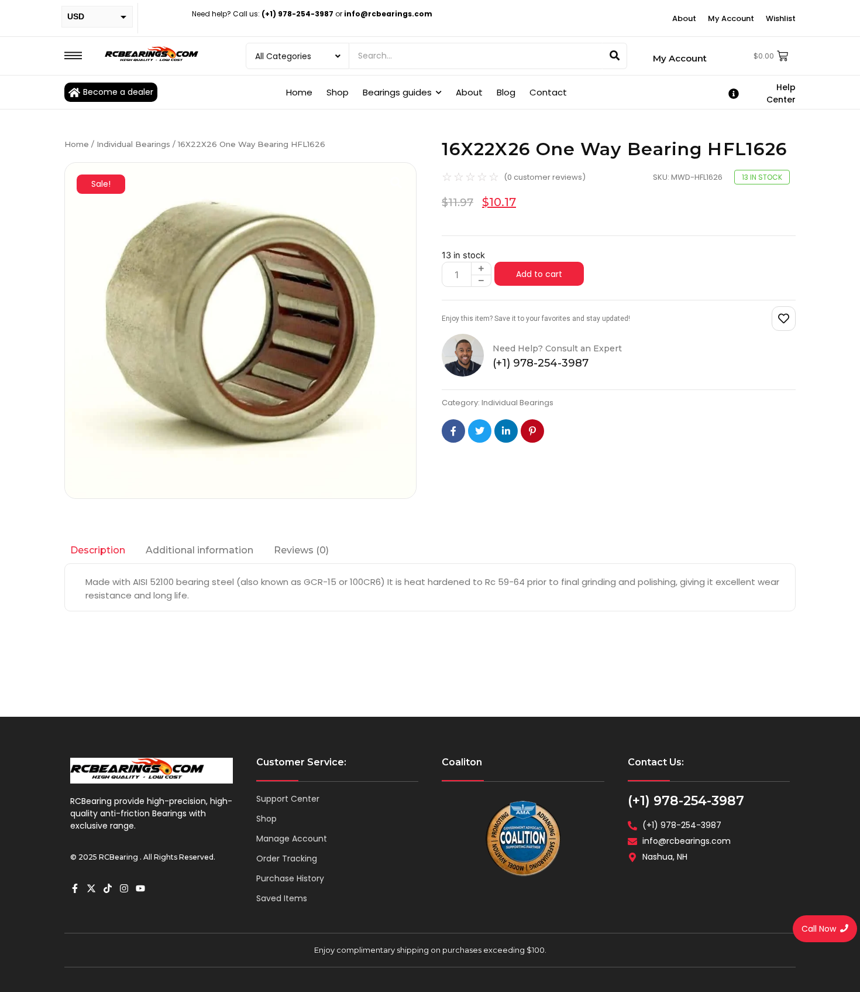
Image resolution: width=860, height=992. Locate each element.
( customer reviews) (545, 177)
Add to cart (539, 274)
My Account (680, 58)
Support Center (287, 799)
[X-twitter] (91, 888)
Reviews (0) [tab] (301, 550)
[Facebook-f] (75, 888)
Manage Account (291, 838)
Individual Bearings (133, 144)
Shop (266, 819)
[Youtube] (140, 888)
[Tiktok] (107, 888)
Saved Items (281, 898)
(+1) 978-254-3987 (686, 801)
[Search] (615, 56)
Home (76, 144)
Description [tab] (97, 550)
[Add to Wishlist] (784, 318)
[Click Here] (73, 55)
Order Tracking (286, 858)
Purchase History (290, 878)
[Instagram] (124, 888)
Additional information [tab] (199, 550)
